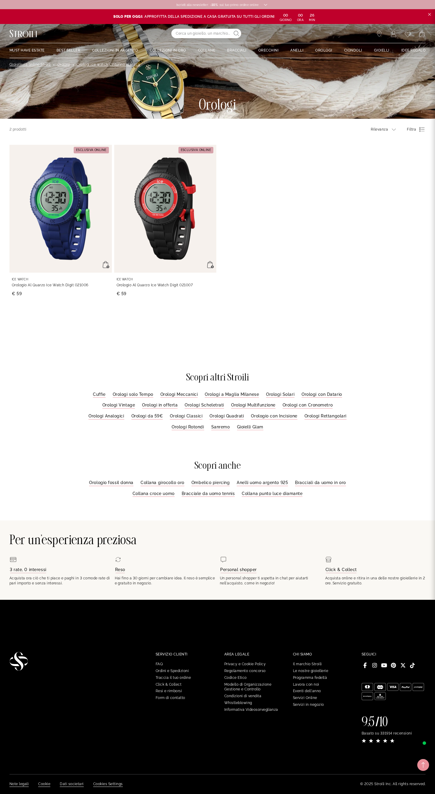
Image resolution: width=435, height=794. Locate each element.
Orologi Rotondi (188, 427)
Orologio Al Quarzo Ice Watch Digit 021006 (50, 285)
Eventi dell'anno (307, 691)
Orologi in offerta (160, 405)
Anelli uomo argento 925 (262, 482)
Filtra (411, 129)
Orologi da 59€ (147, 416)
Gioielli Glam (250, 427)
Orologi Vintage (118, 405)
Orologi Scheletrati (204, 405)
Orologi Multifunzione (253, 405)
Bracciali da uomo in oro (320, 482)
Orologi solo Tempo (133, 394)
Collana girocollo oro (162, 482)
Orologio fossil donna (111, 482)
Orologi (63, 64)
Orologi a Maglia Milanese (232, 394)
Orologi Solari (280, 394)
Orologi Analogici (106, 416)
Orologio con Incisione (274, 416)
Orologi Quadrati (227, 416)
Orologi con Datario (322, 394)
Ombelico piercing (210, 482)
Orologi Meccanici (179, 394)
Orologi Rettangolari (325, 416)
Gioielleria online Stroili (30, 64)
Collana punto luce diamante (272, 493)
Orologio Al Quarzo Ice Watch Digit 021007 (155, 285)
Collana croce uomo (154, 493)
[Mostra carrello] (422, 34)
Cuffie (99, 394)
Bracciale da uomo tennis (208, 493)
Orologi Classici (186, 416)
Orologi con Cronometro (308, 405)
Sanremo (220, 427)
